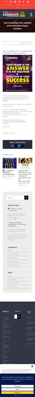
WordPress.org (12, 287)
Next (29, 43)
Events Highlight (13, 254)
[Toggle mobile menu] (31, 14)
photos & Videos (13, 261)
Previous (23, 43)
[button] (32, 366)
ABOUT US (29, 318)
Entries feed (12, 279)
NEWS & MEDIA (13, 265)
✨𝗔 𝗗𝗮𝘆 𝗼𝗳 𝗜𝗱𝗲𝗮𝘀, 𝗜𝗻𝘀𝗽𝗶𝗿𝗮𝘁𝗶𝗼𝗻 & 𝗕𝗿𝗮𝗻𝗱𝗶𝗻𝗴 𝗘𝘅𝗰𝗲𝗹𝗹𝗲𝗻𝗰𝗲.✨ (17, 224)
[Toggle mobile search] (31, 16)
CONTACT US (29, 344)
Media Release (13, 258)
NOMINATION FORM (29, 328)
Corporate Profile (29, 323)
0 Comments (7, 178)
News (9, 250)
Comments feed (13, 283)
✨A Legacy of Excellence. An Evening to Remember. (16, 230)
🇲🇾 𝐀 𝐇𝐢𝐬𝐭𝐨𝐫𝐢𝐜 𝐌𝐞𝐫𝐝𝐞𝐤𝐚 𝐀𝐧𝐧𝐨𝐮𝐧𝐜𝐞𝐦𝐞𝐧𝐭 (8, 172)
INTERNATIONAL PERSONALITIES (29, 334)
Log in (10, 276)
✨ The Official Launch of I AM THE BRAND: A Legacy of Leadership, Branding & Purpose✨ (17, 237)
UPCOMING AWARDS (29, 339)
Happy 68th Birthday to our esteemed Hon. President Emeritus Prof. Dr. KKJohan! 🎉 (25, 176)
